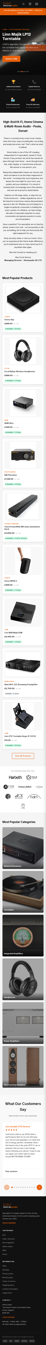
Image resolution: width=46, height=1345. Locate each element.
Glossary (5, 1270)
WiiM (4, 1250)
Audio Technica (8, 1239)
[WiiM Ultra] (23, 403)
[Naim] (34, 796)
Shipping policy (8, 1285)
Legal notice (7, 1293)
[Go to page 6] (23, 1187)
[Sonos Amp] (23, 299)
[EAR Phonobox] (23, 455)
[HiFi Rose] (31, 777)
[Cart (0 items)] (30, 4)
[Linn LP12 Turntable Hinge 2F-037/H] (23, 716)
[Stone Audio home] (10, 4)
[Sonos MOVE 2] (23, 561)
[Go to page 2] (14, 1187)
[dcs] (19, 796)
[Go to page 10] (32, 1187)
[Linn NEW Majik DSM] (23, 612)
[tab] (18, 71)
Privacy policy (7, 1274)
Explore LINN (11, 59)
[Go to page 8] (27, 1187)
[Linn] (23, 806)
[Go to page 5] (20, 1187)
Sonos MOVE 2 (10, 581)
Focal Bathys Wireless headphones (19, 371)
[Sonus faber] (25, 787)
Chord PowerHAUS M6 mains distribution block (22, 528)
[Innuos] (39, 787)
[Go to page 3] (16, 1187)
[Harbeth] (15, 777)
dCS (4, 1235)
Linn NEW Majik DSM (13, 633)
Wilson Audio (7, 1246)
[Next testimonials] (39, 1187)
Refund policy (7, 1277)
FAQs (4, 1266)
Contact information (10, 1289)
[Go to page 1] (12, 1187)
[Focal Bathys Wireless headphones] (23, 351)
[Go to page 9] (29, 1187)
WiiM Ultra (8, 423)
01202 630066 (9, 1223)
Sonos (4, 1254)
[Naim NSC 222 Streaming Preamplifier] (23, 664)
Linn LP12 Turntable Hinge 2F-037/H (20, 736)
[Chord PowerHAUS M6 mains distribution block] (23, 506)
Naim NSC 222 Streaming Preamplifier (21, 684)
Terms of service (8, 1281)
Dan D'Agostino (8, 1243)
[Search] (23, 4)
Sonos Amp (9, 320)
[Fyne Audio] (8, 787)
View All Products (23, 756)
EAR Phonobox (10, 475)
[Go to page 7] (25, 1187)
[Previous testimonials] (6, 1187)
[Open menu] (36, 4)
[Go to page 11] (34, 1187)
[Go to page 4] (18, 1187)
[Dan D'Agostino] (8, 796)
